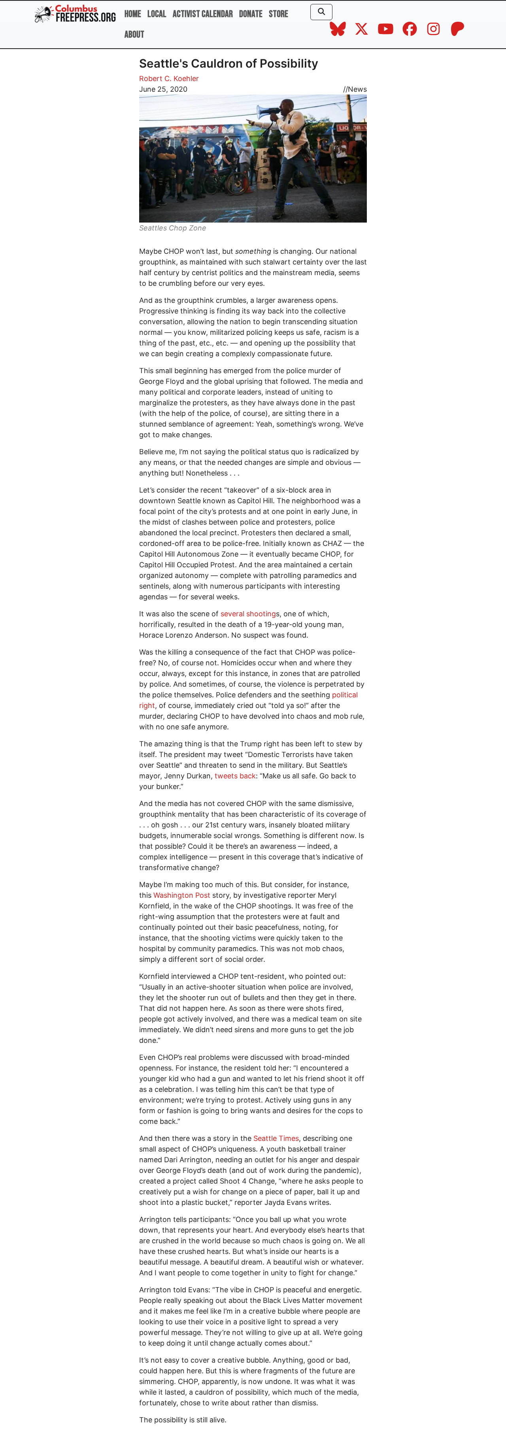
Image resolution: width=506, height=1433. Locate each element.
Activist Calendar (203, 14)
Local (156, 14)
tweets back (235, 776)
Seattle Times (276, 1138)
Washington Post (181, 895)
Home (133, 14)
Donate (250, 14)
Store (278, 14)
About (134, 34)
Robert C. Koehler (169, 78)
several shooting (248, 614)
